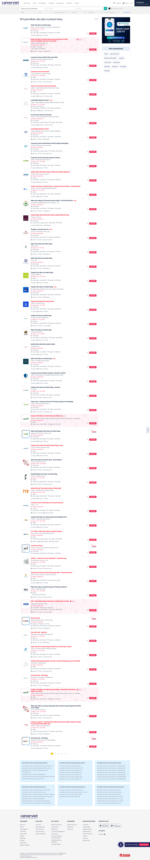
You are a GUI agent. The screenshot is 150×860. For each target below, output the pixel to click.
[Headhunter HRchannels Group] (26, 42)
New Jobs (22, 824)
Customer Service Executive (40, 71)
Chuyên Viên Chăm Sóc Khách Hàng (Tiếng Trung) (47, 445)
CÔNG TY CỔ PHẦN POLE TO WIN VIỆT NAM (42, 490)
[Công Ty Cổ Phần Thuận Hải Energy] (26, 448)
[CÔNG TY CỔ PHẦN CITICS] (26, 304)
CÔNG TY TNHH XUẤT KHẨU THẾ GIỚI (41, 159)
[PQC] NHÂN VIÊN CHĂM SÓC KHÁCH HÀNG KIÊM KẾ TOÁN (50, 215)
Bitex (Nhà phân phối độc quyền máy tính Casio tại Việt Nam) (47, 289)
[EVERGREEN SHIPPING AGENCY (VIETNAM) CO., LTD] (26, 203)
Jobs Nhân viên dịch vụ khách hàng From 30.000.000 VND (111, 779)
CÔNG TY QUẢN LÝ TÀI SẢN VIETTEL (40, 725)
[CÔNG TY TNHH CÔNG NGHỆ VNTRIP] (26, 520)
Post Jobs (38, 824)
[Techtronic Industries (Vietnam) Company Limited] (26, 548)
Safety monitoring (87, 833)
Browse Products (40, 831)
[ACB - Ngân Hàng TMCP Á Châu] (26, 604)
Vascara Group (35, 346)
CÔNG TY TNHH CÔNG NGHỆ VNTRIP (40, 519)
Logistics (121, 58)
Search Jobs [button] (27, 3)
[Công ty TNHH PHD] (26, 275)
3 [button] (58, 753)
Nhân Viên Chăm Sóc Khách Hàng (41, 244)
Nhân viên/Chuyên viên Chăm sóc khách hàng (45, 431)
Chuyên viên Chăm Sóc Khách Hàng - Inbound (45, 387)
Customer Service (37, 545)
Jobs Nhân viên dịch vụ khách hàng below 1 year (109, 794)
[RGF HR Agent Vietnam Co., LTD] (26, 561)
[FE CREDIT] (26, 390)
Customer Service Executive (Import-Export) (45, 157)
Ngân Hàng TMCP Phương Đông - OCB (41, 433)
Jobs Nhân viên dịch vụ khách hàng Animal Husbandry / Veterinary (38, 776)
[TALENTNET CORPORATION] (26, 664)
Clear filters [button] (127, 12)
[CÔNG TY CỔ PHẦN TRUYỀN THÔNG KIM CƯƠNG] (26, 649)
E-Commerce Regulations (57, 831)
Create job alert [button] (144, 844)
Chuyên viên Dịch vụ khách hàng (41, 315)
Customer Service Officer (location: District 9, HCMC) (48, 373)
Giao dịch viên (35, 618)
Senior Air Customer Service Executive (43, 86)
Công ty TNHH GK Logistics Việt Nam (41, 73)
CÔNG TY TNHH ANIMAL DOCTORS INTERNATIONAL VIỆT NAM (47, 102)
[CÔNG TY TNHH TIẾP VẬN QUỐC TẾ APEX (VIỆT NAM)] (26, 89)
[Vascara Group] (26, 347)
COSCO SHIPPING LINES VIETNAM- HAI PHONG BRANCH (46, 131)
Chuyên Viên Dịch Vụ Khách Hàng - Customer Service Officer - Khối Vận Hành (55, 186)
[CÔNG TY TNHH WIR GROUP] (26, 590)
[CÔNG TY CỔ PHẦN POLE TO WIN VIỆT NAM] (26, 491)
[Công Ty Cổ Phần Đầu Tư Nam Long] (26, 232)
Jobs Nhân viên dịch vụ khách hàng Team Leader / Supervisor (37, 796)
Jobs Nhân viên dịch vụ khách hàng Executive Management (37, 803)
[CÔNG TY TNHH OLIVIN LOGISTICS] (26, 404)
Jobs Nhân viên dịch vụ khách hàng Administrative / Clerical (37, 768)
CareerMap (51, 3)
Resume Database (40, 827)
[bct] (124, 855)
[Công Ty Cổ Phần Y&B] (26, 333)
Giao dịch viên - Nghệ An (39, 632)
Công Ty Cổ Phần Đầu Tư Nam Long (40, 231)
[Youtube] (104, 834)
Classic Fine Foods (36, 217)
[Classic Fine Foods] (26, 218)
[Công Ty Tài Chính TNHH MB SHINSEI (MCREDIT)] (26, 189)
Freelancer (86, 824)
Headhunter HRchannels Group (39, 43)
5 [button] (64, 753)
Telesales (107, 70)
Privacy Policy (55, 827)
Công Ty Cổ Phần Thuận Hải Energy (40, 447)
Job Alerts (118, 3)
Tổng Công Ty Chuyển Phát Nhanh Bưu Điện (42, 533)
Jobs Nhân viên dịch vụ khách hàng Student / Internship (36, 790)
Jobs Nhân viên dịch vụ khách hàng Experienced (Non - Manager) (38, 794)
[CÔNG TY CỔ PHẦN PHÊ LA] (26, 477)
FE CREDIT (34, 389)
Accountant (116, 62)
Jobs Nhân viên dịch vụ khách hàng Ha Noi (70, 766)
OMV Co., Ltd (34, 504)
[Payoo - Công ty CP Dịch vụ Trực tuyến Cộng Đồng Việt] (26, 28)
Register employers (41, 833)
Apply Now (93, 33)
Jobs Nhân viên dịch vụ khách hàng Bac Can (70, 774)
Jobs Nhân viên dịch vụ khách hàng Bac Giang (70, 776)
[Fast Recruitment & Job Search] (10, 3)
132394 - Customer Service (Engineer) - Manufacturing (48, 558)
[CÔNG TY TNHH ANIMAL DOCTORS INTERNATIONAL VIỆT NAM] (26, 103)
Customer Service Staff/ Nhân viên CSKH (44, 57)
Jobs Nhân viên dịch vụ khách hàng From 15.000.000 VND (111, 774)
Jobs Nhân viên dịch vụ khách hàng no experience (109, 792)
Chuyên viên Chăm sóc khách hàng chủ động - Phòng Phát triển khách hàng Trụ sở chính (53, 690)
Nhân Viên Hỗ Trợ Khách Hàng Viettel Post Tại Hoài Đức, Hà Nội (51, 646)
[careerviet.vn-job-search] (104, 826)
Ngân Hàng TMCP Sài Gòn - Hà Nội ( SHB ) (42, 620)
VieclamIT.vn (70, 827)
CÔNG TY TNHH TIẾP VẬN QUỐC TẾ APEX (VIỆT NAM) (45, 88)
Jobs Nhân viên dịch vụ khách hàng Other (69, 796)
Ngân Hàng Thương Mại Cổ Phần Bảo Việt (42, 634)
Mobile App (22, 838)
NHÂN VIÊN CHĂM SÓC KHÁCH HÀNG (43, 344)
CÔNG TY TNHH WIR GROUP (38, 589)
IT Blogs (22, 836)
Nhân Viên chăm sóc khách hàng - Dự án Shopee (46, 460)
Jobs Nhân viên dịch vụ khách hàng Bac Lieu (70, 779)
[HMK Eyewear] (26, 247)
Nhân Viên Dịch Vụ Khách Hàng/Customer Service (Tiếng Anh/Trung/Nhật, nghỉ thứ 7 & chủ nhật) (49, 40)
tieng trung (107, 62)
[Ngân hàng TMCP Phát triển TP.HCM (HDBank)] (26, 741)
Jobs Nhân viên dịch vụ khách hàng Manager (33, 798)
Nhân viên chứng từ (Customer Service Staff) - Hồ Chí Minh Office (53, 200)
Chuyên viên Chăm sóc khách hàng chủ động (45, 416)
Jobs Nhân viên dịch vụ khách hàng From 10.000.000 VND (111, 772)
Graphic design (86, 831)
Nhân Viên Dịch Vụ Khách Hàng (41, 25)
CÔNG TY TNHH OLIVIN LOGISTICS (40, 403)
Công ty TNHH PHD (36, 274)
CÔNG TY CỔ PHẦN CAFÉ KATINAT (40, 360)
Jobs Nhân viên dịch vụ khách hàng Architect (33, 778)
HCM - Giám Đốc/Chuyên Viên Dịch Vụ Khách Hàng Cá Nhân (50, 601)
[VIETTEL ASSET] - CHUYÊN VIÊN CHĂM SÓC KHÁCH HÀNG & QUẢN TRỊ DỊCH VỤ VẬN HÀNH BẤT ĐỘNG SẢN (56, 723)
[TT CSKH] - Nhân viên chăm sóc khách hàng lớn (46, 531)
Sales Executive (114, 54)
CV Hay (34, 3)
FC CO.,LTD (34, 260)
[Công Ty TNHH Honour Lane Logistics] (26, 146)
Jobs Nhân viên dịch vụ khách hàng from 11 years (109, 803)
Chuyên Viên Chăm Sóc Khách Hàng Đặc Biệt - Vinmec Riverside (51, 572)
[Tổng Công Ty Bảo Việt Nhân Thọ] (26, 318)
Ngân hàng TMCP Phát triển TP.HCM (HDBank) (43, 740)
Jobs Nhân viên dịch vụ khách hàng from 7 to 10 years (110, 801)
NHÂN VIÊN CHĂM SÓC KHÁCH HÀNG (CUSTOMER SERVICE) (50, 172)
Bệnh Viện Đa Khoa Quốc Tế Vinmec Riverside (43, 574)
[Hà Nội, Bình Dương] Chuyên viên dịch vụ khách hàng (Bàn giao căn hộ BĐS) (55, 661)
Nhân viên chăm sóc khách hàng (41, 330)
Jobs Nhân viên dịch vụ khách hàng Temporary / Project (73, 792)
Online (106, 54)
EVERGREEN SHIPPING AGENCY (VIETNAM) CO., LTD (45, 202)
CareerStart (69, 3)
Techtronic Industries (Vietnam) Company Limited (44, 547)
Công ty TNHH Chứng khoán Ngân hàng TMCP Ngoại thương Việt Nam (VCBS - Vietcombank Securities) (55, 418)
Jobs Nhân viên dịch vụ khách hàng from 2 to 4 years (110, 796)
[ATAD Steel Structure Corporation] (26, 175)
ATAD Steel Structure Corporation (40, 174)
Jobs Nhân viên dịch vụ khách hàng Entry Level (33, 792)
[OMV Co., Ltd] (26, 505)
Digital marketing (87, 829)
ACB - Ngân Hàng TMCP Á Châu (39, 604)
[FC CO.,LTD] (26, 261)
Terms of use (54, 833)
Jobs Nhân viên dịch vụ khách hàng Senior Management (36, 801)
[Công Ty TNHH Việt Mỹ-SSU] (26, 463)
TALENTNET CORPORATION (38, 663)
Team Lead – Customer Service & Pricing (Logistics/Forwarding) (52, 401)
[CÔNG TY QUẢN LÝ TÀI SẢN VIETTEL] (26, 725)
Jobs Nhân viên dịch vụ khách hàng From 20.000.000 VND (111, 776)
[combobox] (33, 8)
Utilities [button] (77, 3)
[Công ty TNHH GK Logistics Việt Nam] (26, 74)
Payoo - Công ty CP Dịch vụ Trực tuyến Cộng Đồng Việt (45, 27)
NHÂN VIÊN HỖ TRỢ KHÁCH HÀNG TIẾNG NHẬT (46, 488)
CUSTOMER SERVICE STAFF (41, 100)
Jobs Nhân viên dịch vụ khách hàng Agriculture (33, 774)
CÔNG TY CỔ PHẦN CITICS (38, 303)
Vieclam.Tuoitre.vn (72, 824)
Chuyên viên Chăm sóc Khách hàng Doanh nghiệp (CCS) (49, 517)
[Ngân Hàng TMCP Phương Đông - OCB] (26, 434)
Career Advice (60, 3)
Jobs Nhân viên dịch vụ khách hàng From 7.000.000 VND (111, 770)
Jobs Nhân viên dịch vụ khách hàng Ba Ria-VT (70, 772)
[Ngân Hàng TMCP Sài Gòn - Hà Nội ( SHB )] (26, 621)
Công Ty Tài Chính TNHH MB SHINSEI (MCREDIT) (43, 188)
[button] (88, 33)
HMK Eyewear (34, 246)
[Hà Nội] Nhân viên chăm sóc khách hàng (44, 474)
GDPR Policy (54, 829)
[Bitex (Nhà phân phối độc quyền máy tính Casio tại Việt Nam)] (26, 290)
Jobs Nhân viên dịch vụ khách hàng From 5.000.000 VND (111, 768)
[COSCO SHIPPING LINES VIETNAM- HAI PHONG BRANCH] (26, 132)
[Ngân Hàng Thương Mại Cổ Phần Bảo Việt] (26, 635)
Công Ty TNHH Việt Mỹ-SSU (38, 461)
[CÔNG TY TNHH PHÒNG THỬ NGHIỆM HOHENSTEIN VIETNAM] (26, 376)
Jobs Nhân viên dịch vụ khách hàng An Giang (70, 770)
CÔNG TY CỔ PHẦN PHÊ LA (38, 476)
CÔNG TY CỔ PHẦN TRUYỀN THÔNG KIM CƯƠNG (43, 648)
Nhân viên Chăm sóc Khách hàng (43, 358)
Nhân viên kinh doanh (110, 58)
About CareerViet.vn (56, 824)
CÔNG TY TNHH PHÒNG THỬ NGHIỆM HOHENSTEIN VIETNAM (47, 375)
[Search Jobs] (105, 8)
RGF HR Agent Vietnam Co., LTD (39, 560)
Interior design (86, 827)
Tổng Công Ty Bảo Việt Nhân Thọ (40, 317)
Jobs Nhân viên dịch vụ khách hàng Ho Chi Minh (71, 768)
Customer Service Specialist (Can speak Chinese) (47, 502)
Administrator (86, 840)
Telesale (85, 836)
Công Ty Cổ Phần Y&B (36, 332)
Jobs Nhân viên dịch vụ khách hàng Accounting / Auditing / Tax (38, 766)
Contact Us (70, 829)
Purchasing (123, 66)
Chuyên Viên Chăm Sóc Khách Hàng (42, 301)
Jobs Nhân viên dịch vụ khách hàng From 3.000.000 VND (111, 766)
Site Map (22, 840)
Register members (24, 845)
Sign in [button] (127, 3)
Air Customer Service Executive (41, 115)
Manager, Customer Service (41, 229)
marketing (107, 66)
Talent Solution (40, 829)
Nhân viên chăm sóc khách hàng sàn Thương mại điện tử (49, 587)
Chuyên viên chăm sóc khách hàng (42, 272)
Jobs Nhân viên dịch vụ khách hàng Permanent (71, 790)
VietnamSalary (42, 3)
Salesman (115, 66)
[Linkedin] (101, 834)
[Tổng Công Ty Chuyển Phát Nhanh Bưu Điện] (26, 534)
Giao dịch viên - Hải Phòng (39, 675)
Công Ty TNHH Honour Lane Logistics (41, 145)
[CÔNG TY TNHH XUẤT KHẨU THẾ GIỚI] (26, 160)
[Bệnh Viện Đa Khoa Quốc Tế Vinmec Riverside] (26, 575)
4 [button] (61, 753)
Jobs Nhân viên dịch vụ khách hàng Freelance (70, 794)
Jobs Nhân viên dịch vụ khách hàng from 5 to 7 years (110, 798)
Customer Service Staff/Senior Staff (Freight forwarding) (49, 143)
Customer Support (56, 844)
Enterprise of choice (118, 8)
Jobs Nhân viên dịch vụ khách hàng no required (108, 790)
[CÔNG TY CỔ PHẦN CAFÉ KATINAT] (26, 361)
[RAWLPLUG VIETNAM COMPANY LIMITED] (26, 60)
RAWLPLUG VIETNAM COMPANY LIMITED (42, 59)
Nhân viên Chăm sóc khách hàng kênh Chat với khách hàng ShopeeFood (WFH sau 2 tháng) (56, 706)
